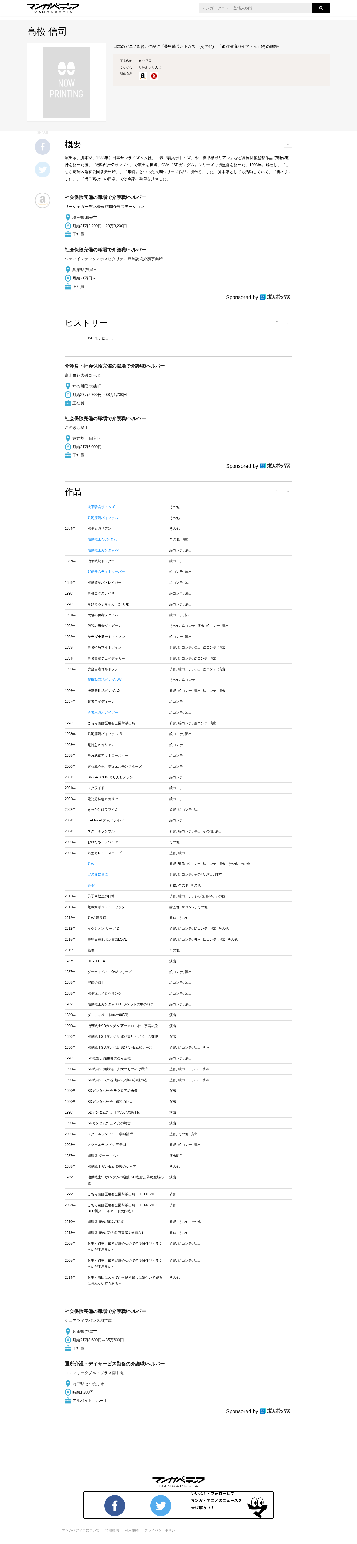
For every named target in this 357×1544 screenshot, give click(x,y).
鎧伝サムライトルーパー (106, 572)
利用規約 (132, 1530)
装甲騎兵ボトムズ (101, 507)
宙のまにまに (98, 874)
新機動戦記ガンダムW (104, 680)
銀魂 (91, 864)
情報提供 (112, 1530)
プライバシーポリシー (162, 1530)
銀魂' (91, 885)
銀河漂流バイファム (103, 518)
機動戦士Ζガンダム (102, 539)
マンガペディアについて (80, 1530)
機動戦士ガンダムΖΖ (103, 550)
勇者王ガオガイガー (103, 712)
